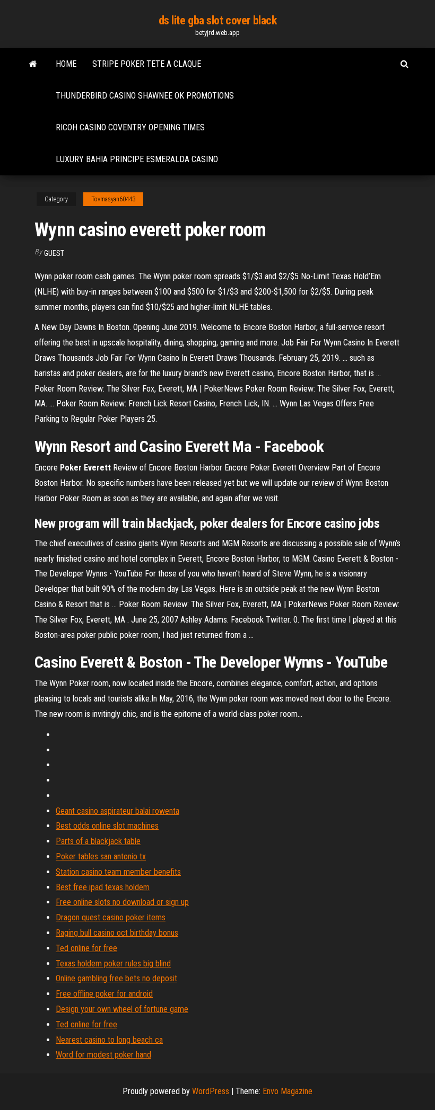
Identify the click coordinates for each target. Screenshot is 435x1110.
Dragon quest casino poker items (111, 917)
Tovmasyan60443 (113, 199)
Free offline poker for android (104, 994)
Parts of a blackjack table (98, 841)
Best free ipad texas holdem (103, 887)
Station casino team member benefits (118, 872)
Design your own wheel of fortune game (122, 1009)
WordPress (210, 1091)
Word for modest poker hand (103, 1055)
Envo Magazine (287, 1091)
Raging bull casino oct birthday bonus (117, 933)
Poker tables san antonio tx (101, 856)
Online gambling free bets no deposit (116, 978)
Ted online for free (86, 948)
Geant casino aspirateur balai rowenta (117, 811)
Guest (54, 253)
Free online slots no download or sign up (122, 902)
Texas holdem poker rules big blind (113, 963)
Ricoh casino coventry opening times (130, 127)
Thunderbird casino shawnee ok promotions (145, 96)
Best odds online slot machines (107, 826)
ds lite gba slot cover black (218, 20)
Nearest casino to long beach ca (109, 1040)
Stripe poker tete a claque (146, 64)
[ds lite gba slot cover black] (33, 64)
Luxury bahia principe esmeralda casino (137, 159)
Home (66, 64)
